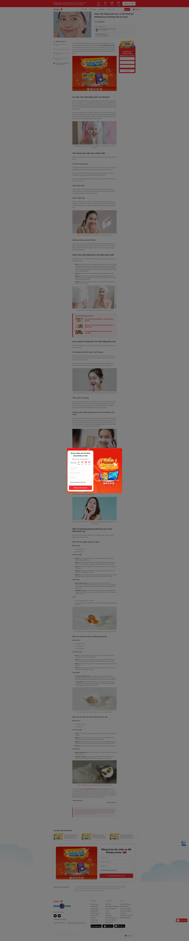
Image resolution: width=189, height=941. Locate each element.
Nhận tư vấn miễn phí (80, 488)
